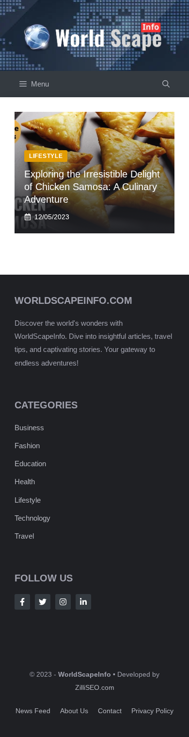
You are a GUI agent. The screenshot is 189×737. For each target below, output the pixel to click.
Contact (110, 711)
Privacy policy (152, 711)
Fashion (27, 445)
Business (29, 427)
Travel (24, 536)
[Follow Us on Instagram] (63, 602)
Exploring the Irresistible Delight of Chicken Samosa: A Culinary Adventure (92, 187)
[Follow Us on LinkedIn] (83, 602)
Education (30, 463)
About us (74, 711)
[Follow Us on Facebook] (22, 602)
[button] (166, 84)
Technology (32, 518)
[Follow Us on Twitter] (42, 602)
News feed (33, 711)
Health (25, 481)
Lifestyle (28, 500)
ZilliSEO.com (94, 687)
